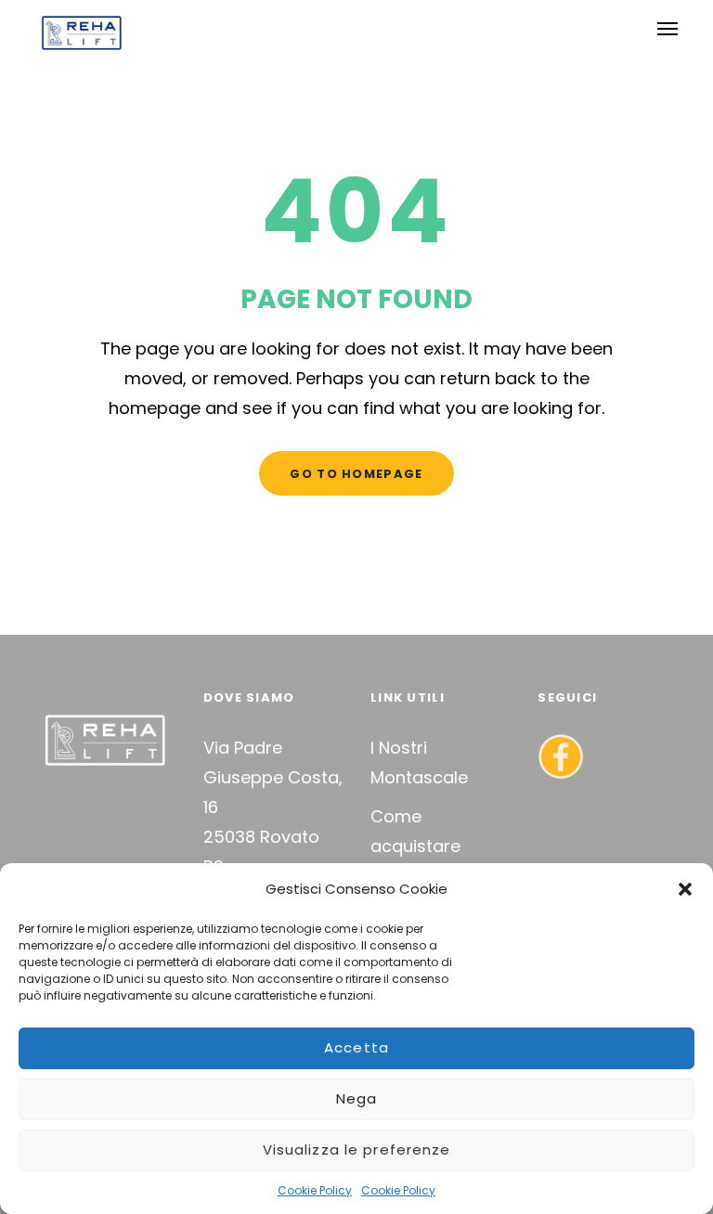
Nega (357, 1098)
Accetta (356, 1047)
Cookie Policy (315, 1190)
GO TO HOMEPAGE (356, 474)
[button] (685, 889)
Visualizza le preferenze (357, 1149)
